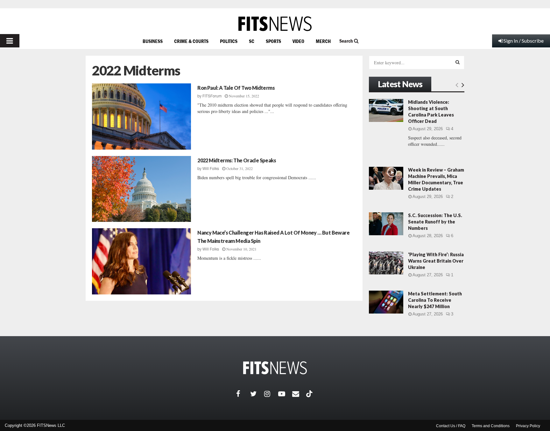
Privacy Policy (528, 426)
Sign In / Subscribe (524, 41)
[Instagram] (271, 394)
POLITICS (228, 41)
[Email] (299, 394)
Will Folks (210, 168)
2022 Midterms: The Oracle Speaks (236, 160)
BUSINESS (153, 41)
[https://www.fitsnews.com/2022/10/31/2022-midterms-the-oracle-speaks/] (141, 189)
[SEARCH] (457, 62)
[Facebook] (243, 394)
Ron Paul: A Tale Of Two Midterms (236, 88)
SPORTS (273, 41)
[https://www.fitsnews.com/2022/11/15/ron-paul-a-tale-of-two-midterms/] (141, 116)
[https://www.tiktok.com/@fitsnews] (310, 394)
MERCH (323, 41)
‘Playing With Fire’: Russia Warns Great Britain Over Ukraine (436, 261)
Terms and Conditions (491, 426)
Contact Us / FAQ (450, 426)
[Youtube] (285, 394)
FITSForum (212, 96)
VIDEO (298, 41)
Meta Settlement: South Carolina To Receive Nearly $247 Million (435, 300)
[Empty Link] (457, 85)
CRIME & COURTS (191, 41)
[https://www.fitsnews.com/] (275, 23)
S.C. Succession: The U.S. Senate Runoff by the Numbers (435, 222)
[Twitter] (257, 394)
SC (251, 41)
